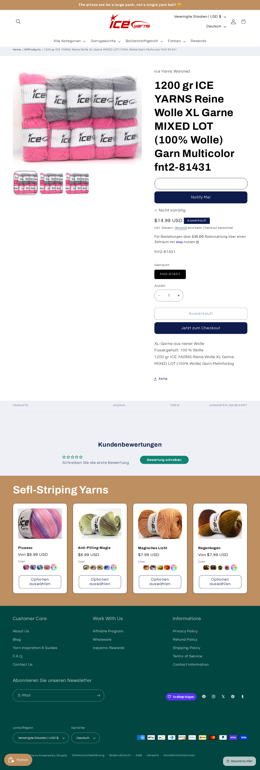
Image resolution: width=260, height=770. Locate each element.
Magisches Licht (152, 548)
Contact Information (191, 664)
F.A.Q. (18, 656)
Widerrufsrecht (120, 755)
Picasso (25, 548)
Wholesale (102, 639)
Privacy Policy (185, 631)
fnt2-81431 (173, 275)
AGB (139, 755)
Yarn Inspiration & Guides (35, 648)
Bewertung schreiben (164, 459)
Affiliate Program (108, 631)
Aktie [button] (163, 379)
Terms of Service (187, 656)
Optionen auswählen (39, 582)
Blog (17, 639)
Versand (180, 227)
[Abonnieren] (98, 695)
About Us (21, 631)
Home (17, 49)
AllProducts (32, 49)
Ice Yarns (31, 755)
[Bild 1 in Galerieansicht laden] (25, 183)
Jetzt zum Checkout (200, 328)
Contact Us (23, 664)
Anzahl (159, 285)
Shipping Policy (186, 648)
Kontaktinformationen (179, 755)
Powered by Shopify (53, 755)
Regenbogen (209, 548)
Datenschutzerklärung (88, 755)
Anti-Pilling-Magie (94, 548)
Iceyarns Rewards (109, 648)
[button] (18, 21)
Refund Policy (185, 639)
